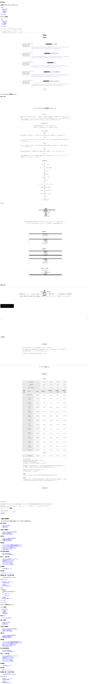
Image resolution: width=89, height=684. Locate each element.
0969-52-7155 (7, 595)
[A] (49, 465)
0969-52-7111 (7, 593)
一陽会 (1, 7)
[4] (37, 391)
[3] (33, 387)
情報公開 (34, 490)
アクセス (4, 10)
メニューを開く (3, 14)
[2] (32, 384)
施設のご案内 (4, 9)
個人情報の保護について (7, 585)
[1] (23, 458)
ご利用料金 (4, 11)
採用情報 (4, 12)
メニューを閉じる (3, 602)
